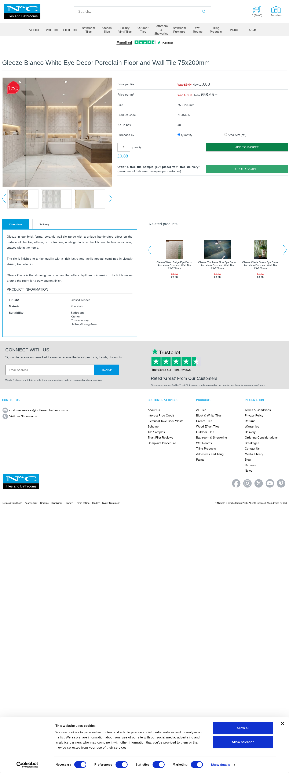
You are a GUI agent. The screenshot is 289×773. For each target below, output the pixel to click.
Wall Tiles (52, 29)
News (248, 470)
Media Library (254, 454)
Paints (234, 29)
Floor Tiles (70, 29)
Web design (273, 503)
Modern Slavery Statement (106, 503)
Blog (248, 459)
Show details (220, 764)
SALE (252, 29)
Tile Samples (156, 432)
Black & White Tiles (209, 415)
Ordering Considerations (261, 437)
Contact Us (252, 448)
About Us (154, 410)
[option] (23, 199)
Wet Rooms (197, 29)
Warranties (252, 426)
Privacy (69, 503)
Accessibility (31, 503)
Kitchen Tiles (107, 29)
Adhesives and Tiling (210, 454)
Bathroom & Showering (161, 29)
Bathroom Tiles (88, 29)
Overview (15, 224)
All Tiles (34, 29)
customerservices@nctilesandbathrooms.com (39, 410)
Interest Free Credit (161, 415)
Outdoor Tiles (143, 29)
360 (285, 503)
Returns (250, 421)
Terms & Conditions (258, 410)
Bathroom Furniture (179, 29)
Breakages (252, 443)
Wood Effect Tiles (207, 426)
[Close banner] (282, 723)
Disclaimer (56, 503)
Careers (250, 465)
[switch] (122, 764)
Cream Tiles (204, 421)
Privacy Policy (254, 415)
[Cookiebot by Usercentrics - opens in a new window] (27, 765)
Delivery (44, 224)
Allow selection (243, 742)
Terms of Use (82, 503)
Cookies (44, 503)
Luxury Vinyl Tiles (125, 29)
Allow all (243, 728)
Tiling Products (216, 29)
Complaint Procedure (162, 443)
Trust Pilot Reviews (160, 437)
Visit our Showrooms (23, 416)
